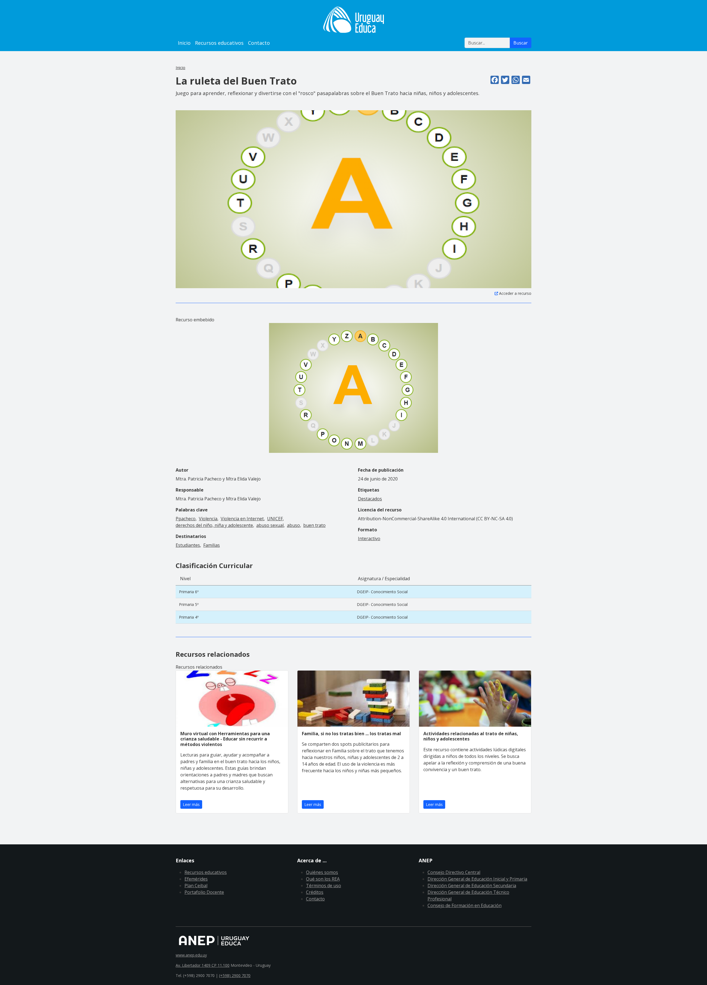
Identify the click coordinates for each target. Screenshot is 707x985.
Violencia (208, 519)
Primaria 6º (189, 591)
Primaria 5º (189, 604)
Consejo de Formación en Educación (465, 905)
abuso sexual (270, 525)
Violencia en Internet (242, 519)
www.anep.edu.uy (191, 955)
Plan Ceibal (195, 885)
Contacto (259, 43)
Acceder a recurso (515, 293)
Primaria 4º (189, 617)
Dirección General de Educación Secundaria (472, 885)
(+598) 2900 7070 (234, 975)
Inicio (184, 43)
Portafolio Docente (204, 892)
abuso (293, 525)
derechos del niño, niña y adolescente (214, 525)
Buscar (520, 43)
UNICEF (275, 519)
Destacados (370, 499)
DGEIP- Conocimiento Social (382, 591)
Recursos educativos (219, 43)
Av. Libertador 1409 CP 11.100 (202, 965)
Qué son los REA (323, 879)
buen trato (314, 525)
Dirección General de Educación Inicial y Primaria (477, 879)
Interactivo (369, 538)
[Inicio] (353, 19)
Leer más (191, 804)
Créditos (314, 892)
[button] (353, 199)
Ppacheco (186, 519)
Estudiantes (188, 545)
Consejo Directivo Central (454, 872)
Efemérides (196, 879)
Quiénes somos (322, 872)
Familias (211, 545)
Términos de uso (323, 885)
